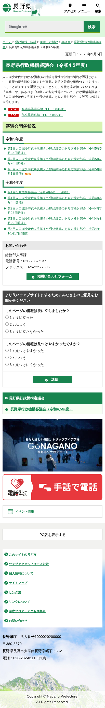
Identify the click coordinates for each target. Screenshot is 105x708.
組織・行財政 (49, 42)
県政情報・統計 (25, 42)
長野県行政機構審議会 (27, 398)
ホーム (7, 42)
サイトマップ (18, 583)
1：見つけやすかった (27, 351)
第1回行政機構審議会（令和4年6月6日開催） (39, 192)
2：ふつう (18, 324)
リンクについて (19, 602)
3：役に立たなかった (27, 332)
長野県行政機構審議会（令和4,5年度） (41, 409)
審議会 (66, 42)
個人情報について (21, 573)
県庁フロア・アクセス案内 (27, 611)
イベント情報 (25, 511)
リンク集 (15, 592)
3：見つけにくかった (27, 365)
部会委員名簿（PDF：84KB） (42, 115)
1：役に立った (21, 318)
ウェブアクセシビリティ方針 (29, 564)
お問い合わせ (18, 621)
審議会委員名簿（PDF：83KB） (44, 109)
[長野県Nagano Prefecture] (17, 8)
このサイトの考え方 (22, 554)
